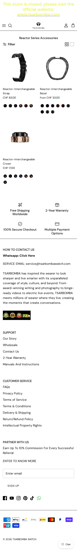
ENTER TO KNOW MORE (19, 461)
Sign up (13, 486)
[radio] (5, 105)
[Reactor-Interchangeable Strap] (20, 68)
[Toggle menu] (4, 25)
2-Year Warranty (14, 358)
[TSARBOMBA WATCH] (38, 25)
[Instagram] (18, 498)
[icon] (39, 498)
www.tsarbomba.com (38, 14)
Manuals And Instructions (21, 364)
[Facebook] (5, 498)
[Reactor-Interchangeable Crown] (20, 138)
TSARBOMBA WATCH (24, 539)
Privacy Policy (12, 393)
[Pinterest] (25, 498)
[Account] (65, 25)
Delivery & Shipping (17, 413)
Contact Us (11, 351)
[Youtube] (12, 498)
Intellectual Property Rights (22, 425)
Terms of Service (15, 400)
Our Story (9, 338)
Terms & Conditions (17, 406)
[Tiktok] (32, 498)
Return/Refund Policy (18, 419)
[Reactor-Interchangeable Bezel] (57, 68)
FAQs (6, 387)
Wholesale (10, 345)
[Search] (12, 25)
